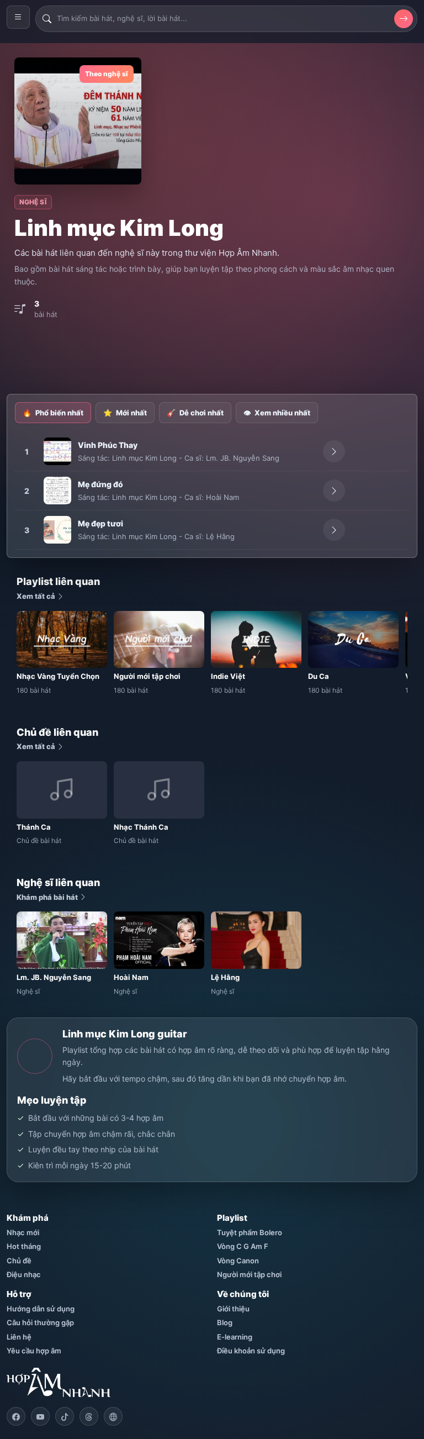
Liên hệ (19, 1336)
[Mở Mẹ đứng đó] (334, 490)
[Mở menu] (18, 17)
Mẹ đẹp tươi (100, 523)
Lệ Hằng (220, 536)
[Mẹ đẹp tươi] (57, 530)
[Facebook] (16, 1416)
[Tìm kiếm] (403, 18)
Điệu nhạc (24, 1274)
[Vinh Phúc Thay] (57, 451)
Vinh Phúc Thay (107, 445)
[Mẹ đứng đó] (57, 490)
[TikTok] (64, 1416)
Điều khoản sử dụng (251, 1350)
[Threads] (89, 1416)
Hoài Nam (222, 497)
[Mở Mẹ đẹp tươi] (334, 530)
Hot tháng (24, 1246)
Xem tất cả (37, 596)
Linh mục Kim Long (144, 458)
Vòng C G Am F (242, 1246)
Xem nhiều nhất (276, 412)
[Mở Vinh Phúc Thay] (334, 451)
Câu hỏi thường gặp (40, 1322)
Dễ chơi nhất (195, 412)
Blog (224, 1322)
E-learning (234, 1336)
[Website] (113, 1416)
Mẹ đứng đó (100, 484)
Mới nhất (125, 412)
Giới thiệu (233, 1308)
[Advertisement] (212, 358)
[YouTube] (40, 1416)
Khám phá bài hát (48, 897)
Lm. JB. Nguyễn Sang (242, 458)
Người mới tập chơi (249, 1274)
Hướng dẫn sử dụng (41, 1308)
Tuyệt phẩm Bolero (249, 1232)
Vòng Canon (238, 1260)
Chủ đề (19, 1260)
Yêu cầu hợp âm (34, 1350)
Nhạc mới (23, 1232)
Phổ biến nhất (53, 412)
